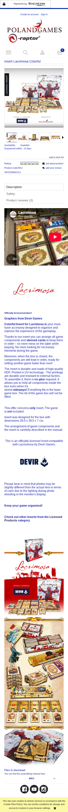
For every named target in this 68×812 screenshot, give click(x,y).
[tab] (34, 187)
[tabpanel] (34, 492)
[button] (8, 52)
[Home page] (34, 30)
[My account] (42, 52)
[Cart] (59, 52)
